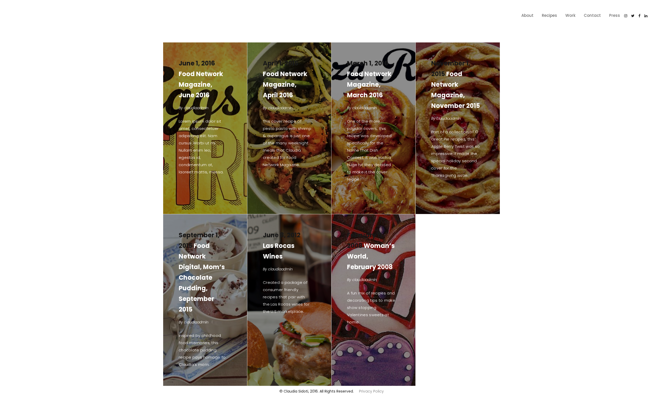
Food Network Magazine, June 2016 (201, 84)
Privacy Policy (371, 391)
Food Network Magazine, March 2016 (369, 84)
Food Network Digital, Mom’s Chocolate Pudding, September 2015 (202, 277)
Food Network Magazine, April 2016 (285, 84)
